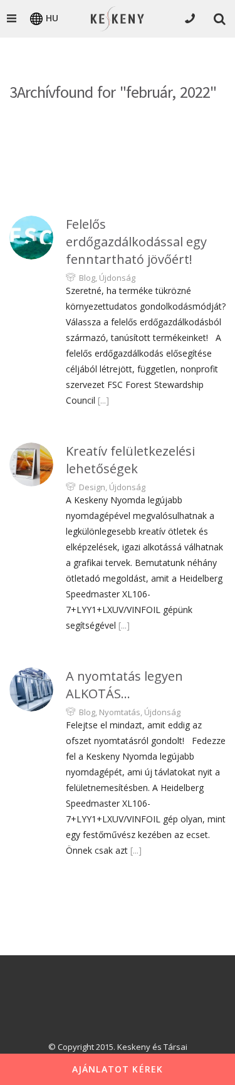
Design (92, 487)
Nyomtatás (119, 712)
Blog (87, 277)
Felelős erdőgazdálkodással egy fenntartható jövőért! (136, 242)
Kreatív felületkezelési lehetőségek (130, 460)
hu (52, 18)
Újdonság (117, 277)
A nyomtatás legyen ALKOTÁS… (124, 685)
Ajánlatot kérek (118, 1069)
